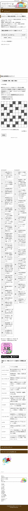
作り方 (2, 480)
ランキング (3, 485)
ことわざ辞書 (3, 494)
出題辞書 (2, 490)
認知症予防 (3, 496)
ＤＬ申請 (2, 486)
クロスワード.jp (8, 4)
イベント (2, 483)
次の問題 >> (24, 131)
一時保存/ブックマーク (6, 97)
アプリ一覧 (3, 481)
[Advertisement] (14, 59)
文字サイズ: (4, 94)
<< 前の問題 (3, 84)
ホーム (2, 475)
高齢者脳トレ (3, 499)
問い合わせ (3, 489)
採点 (3, 135)
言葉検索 (2, 484)
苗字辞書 (2, 493)
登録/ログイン (24, 0)
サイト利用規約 (3, 495)
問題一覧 (2, 476)
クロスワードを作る (4, 479)
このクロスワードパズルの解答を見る (10, 129)
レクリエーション (4, 498)
